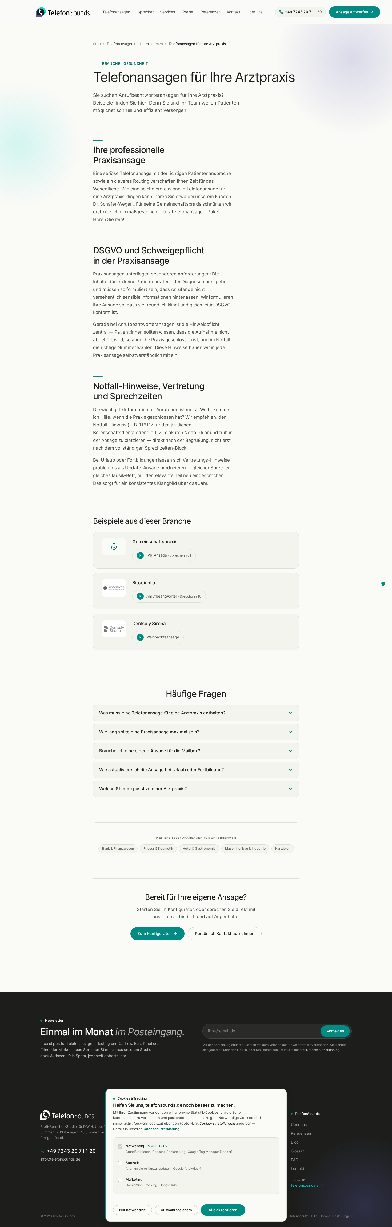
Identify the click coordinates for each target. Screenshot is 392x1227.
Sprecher (146, 12)
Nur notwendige (132, 1210)
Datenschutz (298, 1216)
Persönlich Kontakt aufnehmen (224, 933)
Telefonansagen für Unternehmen (135, 44)
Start (97, 44)
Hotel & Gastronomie (199, 848)
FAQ (294, 1159)
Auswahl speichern (176, 1210)
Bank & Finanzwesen (118, 848)
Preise (187, 12)
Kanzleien (282, 848)
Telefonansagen (116, 12)
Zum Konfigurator (154, 933)
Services (167, 12)
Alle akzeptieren (223, 1210)
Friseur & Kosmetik (158, 848)
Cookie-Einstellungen (335, 1216)
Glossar (297, 1151)
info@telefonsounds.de (60, 1159)
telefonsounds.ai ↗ (307, 1185)
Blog (295, 1142)
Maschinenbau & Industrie (245, 848)
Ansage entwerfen (355, 12)
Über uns (254, 12)
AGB (313, 1216)
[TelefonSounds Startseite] (63, 12)
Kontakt (233, 12)
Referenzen (211, 12)
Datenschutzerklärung (322, 1050)
